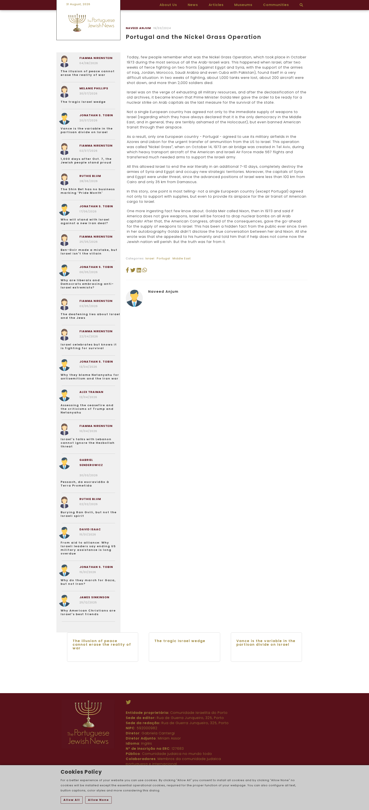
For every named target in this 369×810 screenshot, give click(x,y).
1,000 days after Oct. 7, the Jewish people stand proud (86, 160)
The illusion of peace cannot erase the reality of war (88, 73)
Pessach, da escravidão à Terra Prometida (85, 483)
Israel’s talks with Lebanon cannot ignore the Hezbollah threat (88, 442)
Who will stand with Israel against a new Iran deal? (85, 221)
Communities (276, 4)
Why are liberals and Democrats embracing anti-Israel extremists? (87, 283)
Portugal (163, 258)
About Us (168, 4)
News (193, 4)
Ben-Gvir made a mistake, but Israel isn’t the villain (89, 251)
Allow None (98, 800)
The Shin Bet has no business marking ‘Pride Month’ (88, 191)
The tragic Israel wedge (83, 102)
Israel (149, 258)
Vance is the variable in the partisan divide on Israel (87, 130)
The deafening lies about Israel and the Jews (90, 316)
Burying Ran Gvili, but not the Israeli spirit (89, 514)
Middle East (182, 258)
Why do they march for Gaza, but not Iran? (88, 582)
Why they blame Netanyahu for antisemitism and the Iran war (90, 376)
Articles (216, 4)
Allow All (71, 800)
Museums (243, 4)
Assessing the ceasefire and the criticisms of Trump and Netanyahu (87, 408)
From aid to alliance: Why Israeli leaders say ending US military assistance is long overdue (88, 548)
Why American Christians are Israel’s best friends (88, 612)
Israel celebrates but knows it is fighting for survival (89, 346)
